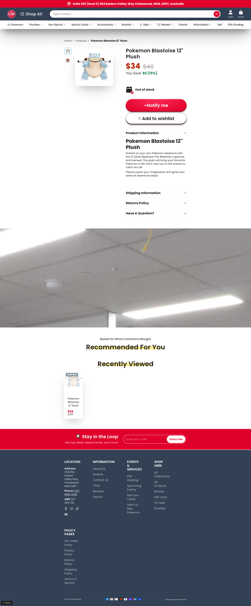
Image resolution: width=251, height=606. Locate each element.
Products (81, 41)
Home (68, 41)
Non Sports (56, 24)
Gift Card (160, 497)
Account (230, 14)
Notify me (157, 105)
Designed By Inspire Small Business (176, 599)
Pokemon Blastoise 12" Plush (73, 395)
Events (183, 24)
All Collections (162, 474)
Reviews (98, 491)
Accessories (105, 24)
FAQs (96, 486)
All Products (160, 484)
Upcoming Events (134, 488)
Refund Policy (69, 562)
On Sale (159, 503)
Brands (126, 24)
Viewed (165, 24)
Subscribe (176, 439)
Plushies (34, 24)
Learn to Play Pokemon (133, 508)
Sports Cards (80, 24)
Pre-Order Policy (71, 543)
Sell (219, 24)
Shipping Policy (70, 571)
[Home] (11, 14)
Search (97, 497)
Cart (240, 14)
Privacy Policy (69, 552)
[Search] (217, 14)
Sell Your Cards (133, 497)
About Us (99, 469)
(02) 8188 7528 (71, 492)
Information (201, 24)
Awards (98, 474)
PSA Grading (235, 24)
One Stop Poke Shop (75, 599)
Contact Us (100, 480)
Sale (146, 24)
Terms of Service (70, 581)
